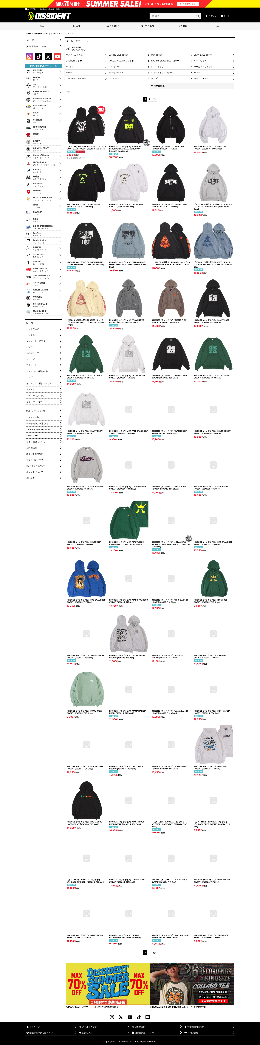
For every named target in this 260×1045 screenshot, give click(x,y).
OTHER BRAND (40, 305)
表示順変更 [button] (159, 85)
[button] (217, 26)
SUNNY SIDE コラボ (118, 54)
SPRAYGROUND (40, 269)
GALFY (37, 142)
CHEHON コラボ (74, 60)
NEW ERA (37, 213)
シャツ (69, 72)
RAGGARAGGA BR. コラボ (121, 60)
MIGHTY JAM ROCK (42, 198)
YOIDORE (37, 298)
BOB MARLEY (39, 106)
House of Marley (42, 156)
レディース (114, 78)
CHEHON (37, 121)
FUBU (36, 135)
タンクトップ (157, 66)
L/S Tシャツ (114, 66)
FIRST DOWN (39, 128)
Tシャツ (70, 66)
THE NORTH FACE (42, 276)
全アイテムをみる (74, 54)
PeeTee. (37, 78)
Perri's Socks (39, 241)
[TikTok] (139, 1017)
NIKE (35, 220)
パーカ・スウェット (203, 66)
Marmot (37, 191)
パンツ (197, 72)
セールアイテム (201, 78)
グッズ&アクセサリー (76, 78)
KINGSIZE (38, 71)
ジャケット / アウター (161, 72)
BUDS (36, 113)
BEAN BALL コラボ (203, 54)
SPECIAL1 (39, 262)
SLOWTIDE (38, 255)
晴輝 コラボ (156, 54)
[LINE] (147, 1017)
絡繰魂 (39, 177)
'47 (40, 85)
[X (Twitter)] (120, 1017)
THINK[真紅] (39, 283)
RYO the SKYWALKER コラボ (165, 60)
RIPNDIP (39, 248)
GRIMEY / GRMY (41, 149)
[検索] (198, 16)
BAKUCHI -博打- (41, 92)
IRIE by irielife (44, 163)
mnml (36, 206)
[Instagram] (112, 1017)
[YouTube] (130, 1017)
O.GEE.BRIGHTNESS (43, 227)
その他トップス (116, 72)
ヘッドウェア (200, 60)
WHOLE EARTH (40, 291)
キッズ (154, 78)
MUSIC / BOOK (41, 312)
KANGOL (37, 170)
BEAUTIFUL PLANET (43, 99)
